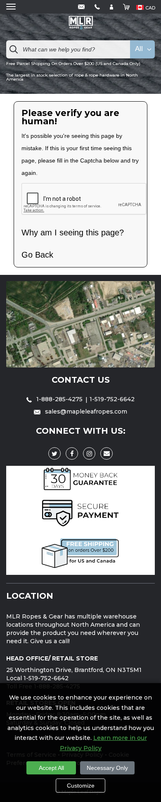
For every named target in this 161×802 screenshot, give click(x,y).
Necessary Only (107, 768)
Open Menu (11, 7)
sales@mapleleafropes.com (85, 411)
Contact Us (81, 380)
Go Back (37, 254)
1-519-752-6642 (112, 399)
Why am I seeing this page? (72, 232)
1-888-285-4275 (59, 399)
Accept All (51, 768)
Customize (81, 785)
